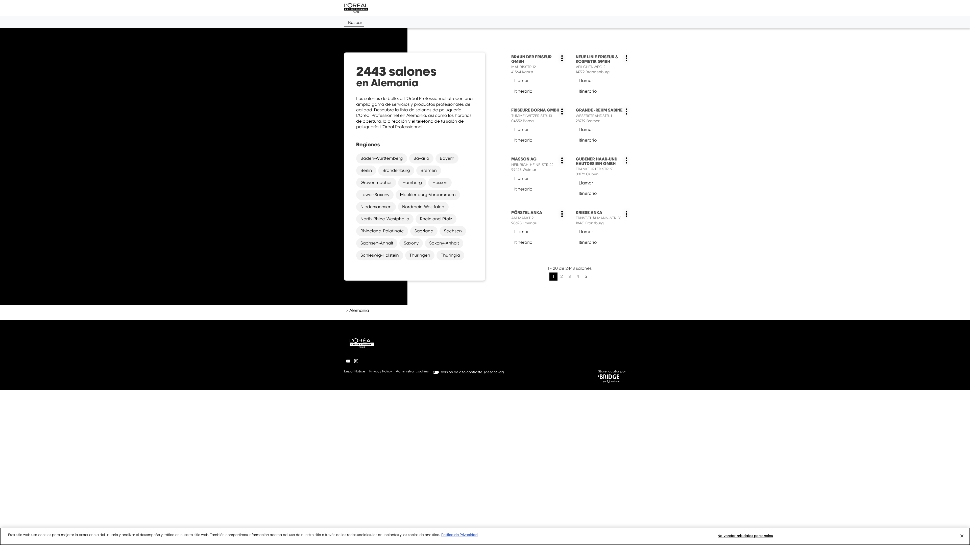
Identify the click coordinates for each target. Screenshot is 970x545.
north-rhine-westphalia (384, 218)
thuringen (419, 255)
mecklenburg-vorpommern (427, 194)
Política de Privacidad (459, 535)
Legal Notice (354, 371)
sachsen (453, 230)
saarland (424, 230)
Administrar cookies (412, 371)
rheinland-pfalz (436, 218)
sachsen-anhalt (376, 243)
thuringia (450, 255)
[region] (485, 536)
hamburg (412, 182)
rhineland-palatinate (382, 230)
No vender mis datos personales (745, 536)
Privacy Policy (380, 371)
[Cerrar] (961, 535)
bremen (429, 170)
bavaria (421, 158)
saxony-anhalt (444, 243)
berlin (366, 170)
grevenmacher (376, 182)
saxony (411, 243)
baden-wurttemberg (381, 158)
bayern (447, 158)
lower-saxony (374, 194)
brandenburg (396, 170)
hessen (439, 182)
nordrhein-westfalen (423, 206)
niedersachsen (376, 206)
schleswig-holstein (379, 255)
